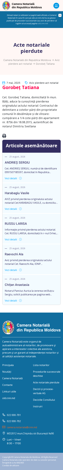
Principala (8, 365)
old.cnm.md (43, 23)
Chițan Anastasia (17, 285)
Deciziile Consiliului (44, 399)
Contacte (7, 385)
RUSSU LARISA (16, 223)
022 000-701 (14, 415)
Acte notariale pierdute (46, 382)
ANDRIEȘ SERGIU (17, 162)
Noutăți (6, 371)
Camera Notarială (12, 378)
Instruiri (37, 406)
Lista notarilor (41, 365)
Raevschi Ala (14, 254)
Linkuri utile (9, 391)
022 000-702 (14, 421)
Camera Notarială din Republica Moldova (27, 60)
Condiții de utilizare (10, 465)
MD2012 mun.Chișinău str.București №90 (30, 433)
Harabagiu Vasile (17, 193)
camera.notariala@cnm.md (22, 427)
